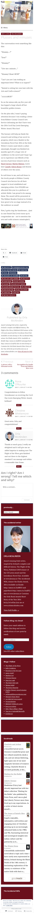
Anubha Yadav (8, 815)
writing (16, 292)
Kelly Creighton (11, 668)
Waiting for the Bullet (13, 774)
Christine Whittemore (22, 412)
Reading (13, 273)
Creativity (6, 267)
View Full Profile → (11, 610)
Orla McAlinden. (17, 9)
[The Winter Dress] (28, 849)
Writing (24, 275)
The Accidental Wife (12, 891)
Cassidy (8, 167)
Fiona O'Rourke (20, 383)
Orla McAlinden (16, 34)
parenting (23, 270)
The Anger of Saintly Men (14, 813)
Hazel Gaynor (6, 164)
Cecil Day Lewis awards (11, 278)
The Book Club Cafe (12, 683)
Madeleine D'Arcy (8, 776)
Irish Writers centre (10, 270)
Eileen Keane (17, 167)
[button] (3, 225)
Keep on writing (11, 706)
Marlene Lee (10, 675)
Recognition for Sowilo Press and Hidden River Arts (25, 364)
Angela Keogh (8, 848)
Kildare (5, 284)
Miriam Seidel (10, 685)
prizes (5, 273)
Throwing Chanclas (12, 688)
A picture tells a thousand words (7, 363)
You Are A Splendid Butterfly (15, 711)
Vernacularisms (11, 701)
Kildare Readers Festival (11, 287)
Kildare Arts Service (18, 284)
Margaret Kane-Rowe (13, 697)
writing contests (9, 295)
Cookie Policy (9, 905)
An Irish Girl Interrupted (14, 699)
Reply (19, 405)
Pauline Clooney (8, 746)
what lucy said (10, 680)
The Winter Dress (11, 846)
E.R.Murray (9, 714)
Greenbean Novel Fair (21, 267)
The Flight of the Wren (11, 275)
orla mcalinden (22, 290)
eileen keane (7, 281)
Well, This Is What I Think (14, 709)
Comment (27, 500)
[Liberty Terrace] (28, 784)
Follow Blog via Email (13, 621)
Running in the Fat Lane (13, 671)
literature (26, 287)
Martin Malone (18, 164)
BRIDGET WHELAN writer (14, 704)
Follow (8, 647)
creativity (25, 278)
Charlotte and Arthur (12, 744)
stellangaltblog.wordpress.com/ (16, 694)
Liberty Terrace (10, 781)
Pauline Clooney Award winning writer (16, 691)
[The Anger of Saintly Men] (28, 817)
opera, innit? (10, 673)
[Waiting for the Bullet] (28, 777)
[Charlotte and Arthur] (28, 747)
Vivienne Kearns (11, 678)
